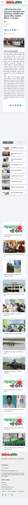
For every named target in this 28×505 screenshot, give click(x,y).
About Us (4, 491)
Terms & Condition (11, 491)
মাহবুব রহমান (3, 482)
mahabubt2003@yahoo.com (7, 487)
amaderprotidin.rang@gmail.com (10, 470)
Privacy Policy (20, 491)
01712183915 (5, 468)
